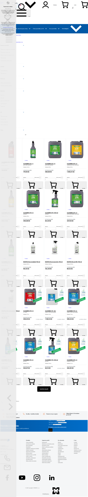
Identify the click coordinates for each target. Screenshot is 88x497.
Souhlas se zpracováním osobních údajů (58, 427)
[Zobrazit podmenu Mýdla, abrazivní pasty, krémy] (30, 29)
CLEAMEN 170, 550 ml (51, 360)
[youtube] (22, 480)
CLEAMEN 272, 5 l (50, 163)
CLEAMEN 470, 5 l (72, 360)
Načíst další (44, 389)
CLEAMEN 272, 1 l (28, 163)
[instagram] (37, 480)
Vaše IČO (51, 424)
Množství (24, 177)
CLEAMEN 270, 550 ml (51, 213)
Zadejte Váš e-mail (52, 420)
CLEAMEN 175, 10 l (50, 311)
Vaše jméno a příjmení (53, 422)
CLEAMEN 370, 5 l (28, 311)
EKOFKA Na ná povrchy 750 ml (54, 262)
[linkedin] (52, 480)
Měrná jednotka (37, 177)
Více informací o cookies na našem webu (8, 27)
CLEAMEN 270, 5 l (28, 213)
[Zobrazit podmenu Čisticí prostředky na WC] (46, 29)
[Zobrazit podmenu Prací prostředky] (59, 29)
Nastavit (8, 19)
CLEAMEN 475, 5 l (72, 163)
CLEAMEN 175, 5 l (72, 311)
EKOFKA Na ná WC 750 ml (74, 262)
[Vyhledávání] (16, 5)
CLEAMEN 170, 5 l (28, 360)
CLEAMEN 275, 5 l (72, 213)
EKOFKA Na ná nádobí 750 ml (31, 262)
